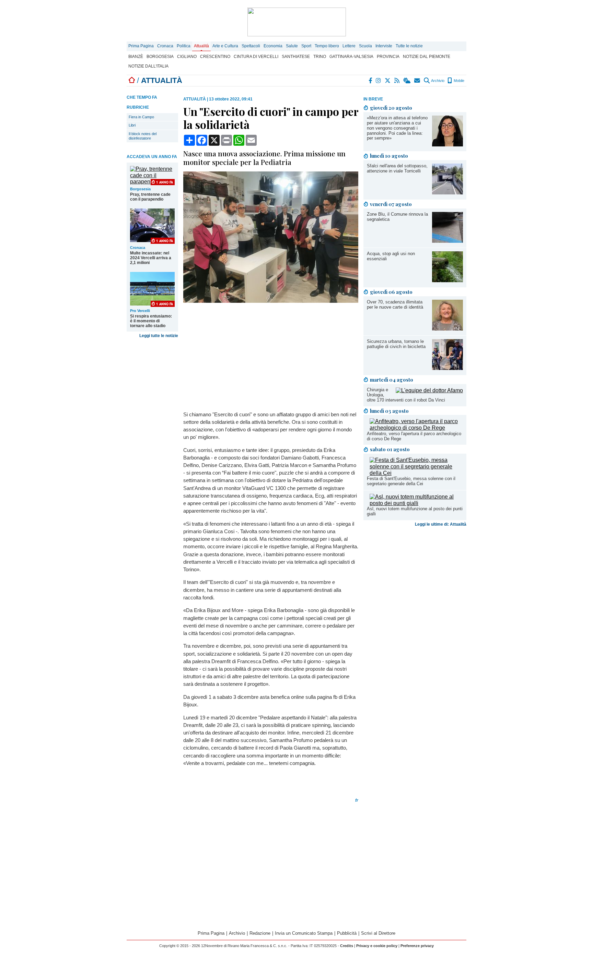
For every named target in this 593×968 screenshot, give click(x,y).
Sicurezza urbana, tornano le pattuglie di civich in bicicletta (396, 344)
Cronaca (165, 46)
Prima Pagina (141, 46)
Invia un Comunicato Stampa (304, 933)
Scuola (365, 46)
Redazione (259, 933)
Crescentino (215, 56)
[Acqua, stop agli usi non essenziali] (447, 280)
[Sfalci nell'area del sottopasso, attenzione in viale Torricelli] (447, 192)
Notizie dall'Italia (148, 66)
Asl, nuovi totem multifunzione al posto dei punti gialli (415, 511)
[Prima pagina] (132, 80)
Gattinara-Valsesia (351, 56)
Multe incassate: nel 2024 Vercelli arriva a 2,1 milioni (150, 258)
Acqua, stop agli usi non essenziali (391, 256)
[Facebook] (371, 81)
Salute (292, 46)
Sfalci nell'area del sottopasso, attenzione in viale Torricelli (397, 168)
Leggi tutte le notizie (158, 335)
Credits (346, 946)
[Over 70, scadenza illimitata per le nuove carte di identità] (447, 329)
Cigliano (187, 56)
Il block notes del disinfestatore (142, 136)
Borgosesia (160, 56)
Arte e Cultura (225, 46)
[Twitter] (388, 81)
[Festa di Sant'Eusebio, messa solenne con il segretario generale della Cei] (416, 473)
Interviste (383, 46)
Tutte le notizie (409, 46)
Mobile (458, 81)
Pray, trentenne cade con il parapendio (150, 197)
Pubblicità (347, 933)
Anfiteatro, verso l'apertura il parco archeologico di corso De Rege (414, 436)
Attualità (201, 46)
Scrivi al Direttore (378, 933)
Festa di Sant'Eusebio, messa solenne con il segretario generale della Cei (411, 481)
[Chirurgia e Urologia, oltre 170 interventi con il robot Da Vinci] (429, 390)
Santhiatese (296, 56)
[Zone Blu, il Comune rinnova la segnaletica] (447, 241)
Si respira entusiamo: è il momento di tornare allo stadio (151, 321)
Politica (183, 46)
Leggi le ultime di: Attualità (440, 524)
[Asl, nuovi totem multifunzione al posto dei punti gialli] (416, 503)
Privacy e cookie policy (376, 946)
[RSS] (397, 81)
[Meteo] (407, 81)
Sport (306, 46)
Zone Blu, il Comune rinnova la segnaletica (397, 217)
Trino (319, 56)
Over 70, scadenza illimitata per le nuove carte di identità (395, 304)
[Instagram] (379, 81)
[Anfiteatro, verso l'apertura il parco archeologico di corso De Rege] (416, 428)
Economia (273, 46)
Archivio (437, 81)
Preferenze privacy (417, 946)
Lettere (349, 46)
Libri (132, 125)
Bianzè (135, 56)
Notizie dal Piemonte (426, 56)
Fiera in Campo (141, 117)
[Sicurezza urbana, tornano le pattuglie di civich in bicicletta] (447, 368)
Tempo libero (327, 46)
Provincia (388, 56)
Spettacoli (251, 46)
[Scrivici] (417, 81)
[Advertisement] (414, 576)
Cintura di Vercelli (256, 56)
